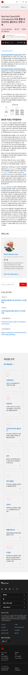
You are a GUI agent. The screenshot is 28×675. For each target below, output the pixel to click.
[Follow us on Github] (5, 260)
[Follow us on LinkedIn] (7, 260)
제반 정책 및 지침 (4, 670)
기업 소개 (3, 624)
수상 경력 (21, 618)
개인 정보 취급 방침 (5, 668)
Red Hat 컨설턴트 (6, 187)
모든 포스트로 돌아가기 (7, 51)
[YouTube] (6, 589)
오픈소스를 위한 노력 (19, 627)
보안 (7, 456)
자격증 (23, 174)
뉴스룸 (16, 624)
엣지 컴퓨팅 (10, 481)
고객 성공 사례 (4, 630)
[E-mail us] (12, 43)
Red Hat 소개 (4, 652)
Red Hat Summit (4, 660)
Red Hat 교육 (6, 172)
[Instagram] (17, 589)
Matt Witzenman (10, 35)
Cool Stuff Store (18, 658)
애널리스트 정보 (5, 633)
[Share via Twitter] (10, 43)
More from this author (11, 274)
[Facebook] (10, 589)
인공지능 (9, 404)
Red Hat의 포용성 (4, 658)
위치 (16, 654)
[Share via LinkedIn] (8, 43)
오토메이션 (9, 380)
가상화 (8, 553)
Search (23, 284)
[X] (13, 589)
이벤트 (2, 654)
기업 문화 (3, 627)
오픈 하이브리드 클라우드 (13, 430)
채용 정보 (17, 633)
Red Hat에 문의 (4, 656)
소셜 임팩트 (17, 630)
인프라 (8, 505)
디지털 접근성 (17, 670)
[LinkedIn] (2, 589)
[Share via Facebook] (6, 43)
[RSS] (25, 43)
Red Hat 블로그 (5, 7)
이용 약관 (17, 668)
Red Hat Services (11, 169)
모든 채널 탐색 (8, 364)
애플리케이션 (10, 530)
